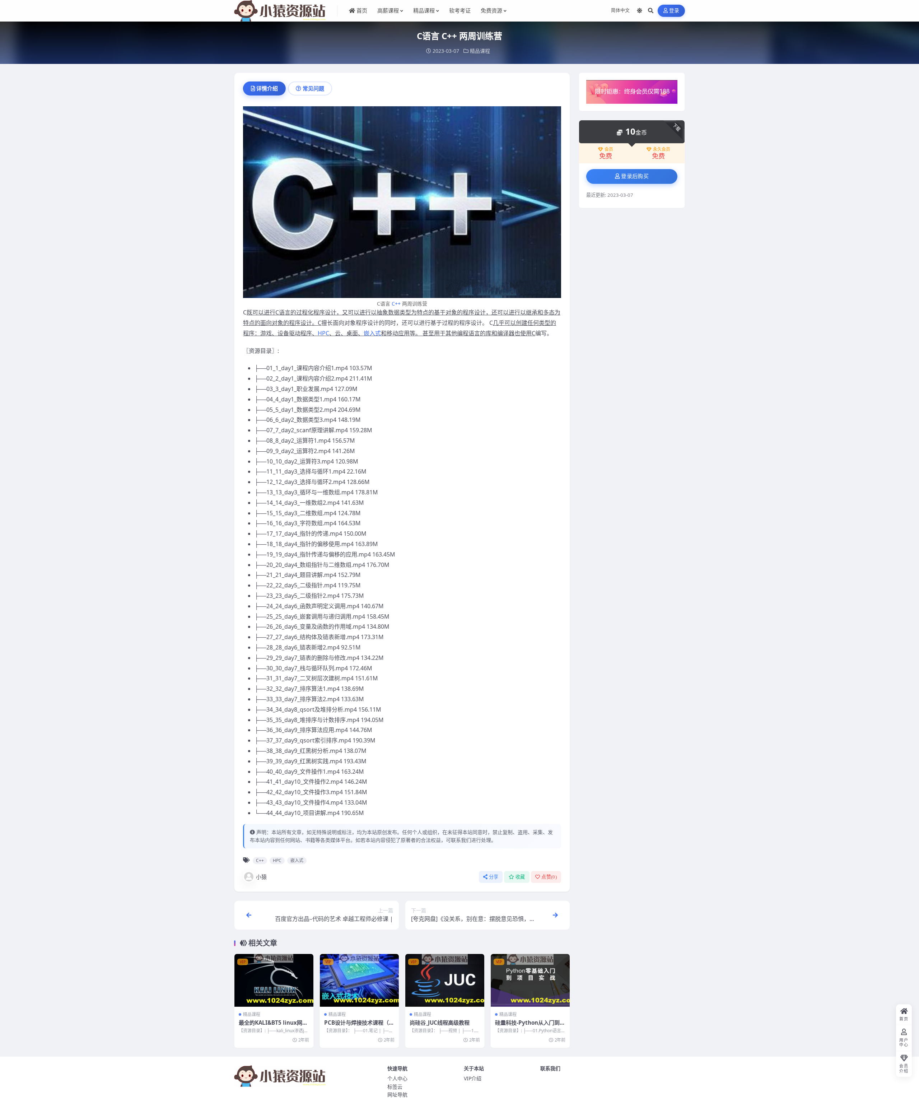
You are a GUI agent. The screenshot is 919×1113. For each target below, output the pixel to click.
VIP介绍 (472, 1078)
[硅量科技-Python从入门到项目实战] (530, 980)
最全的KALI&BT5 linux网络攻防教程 (273, 1026)
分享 (494, 877)
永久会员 (661, 149)
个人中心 (397, 1078)
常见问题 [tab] (313, 88)
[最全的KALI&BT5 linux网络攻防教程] (273, 980)
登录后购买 (635, 176)
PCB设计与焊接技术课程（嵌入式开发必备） (359, 1026)
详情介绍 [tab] (267, 88)
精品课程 (480, 50)
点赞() (549, 877)
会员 (609, 149)
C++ (396, 303)
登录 (674, 10)
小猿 (261, 876)
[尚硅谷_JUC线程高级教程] (444, 980)
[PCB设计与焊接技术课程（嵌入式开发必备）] (359, 980)
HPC (323, 333)
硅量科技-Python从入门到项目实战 (530, 1026)
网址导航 (397, 1094)
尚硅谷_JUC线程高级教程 (440, 1022)
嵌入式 (372, 333)
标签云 (394, 1086)
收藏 (520, 877)
